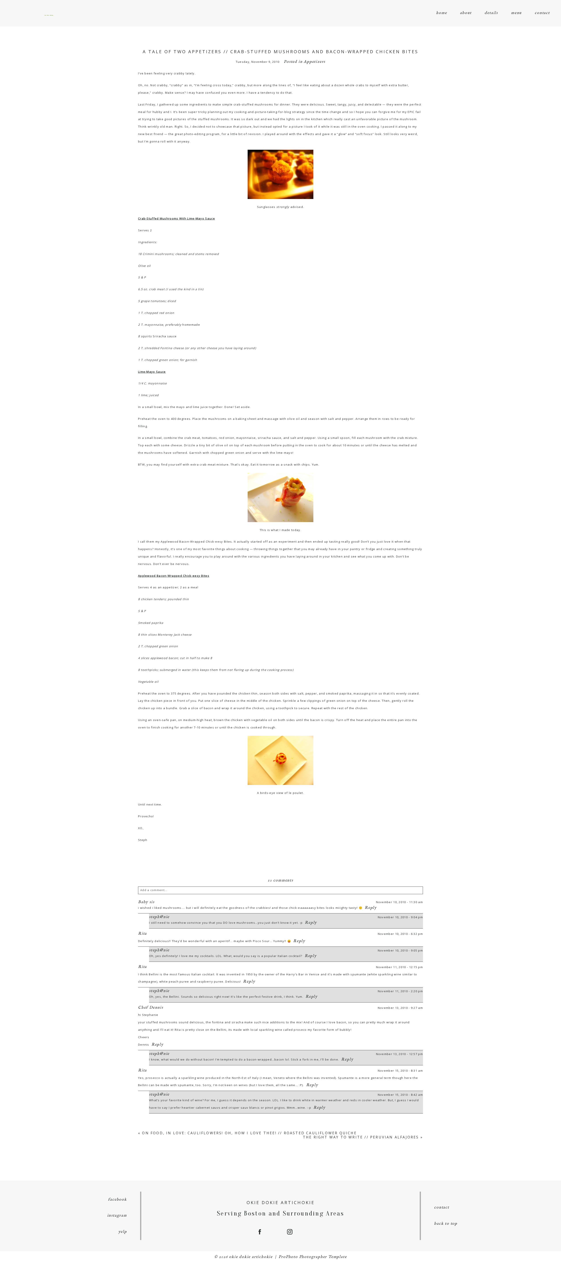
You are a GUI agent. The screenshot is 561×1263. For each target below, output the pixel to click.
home (441, 13)
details (491, 13)
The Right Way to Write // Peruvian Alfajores (361, 1137)
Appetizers (314, 61)
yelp (122, 1231)
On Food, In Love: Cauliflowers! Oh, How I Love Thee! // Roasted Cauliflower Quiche (249, 1133)
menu (516, 13)
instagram (117, 1215)
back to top (445, 1223)
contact (542, 13)
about (465, 13)
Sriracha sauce (165, 336)
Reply (371, 907)
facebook (117, 1199)
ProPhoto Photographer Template (313, 1256)
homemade (191, 325)
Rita (142, 933)
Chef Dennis (150, 1007)
